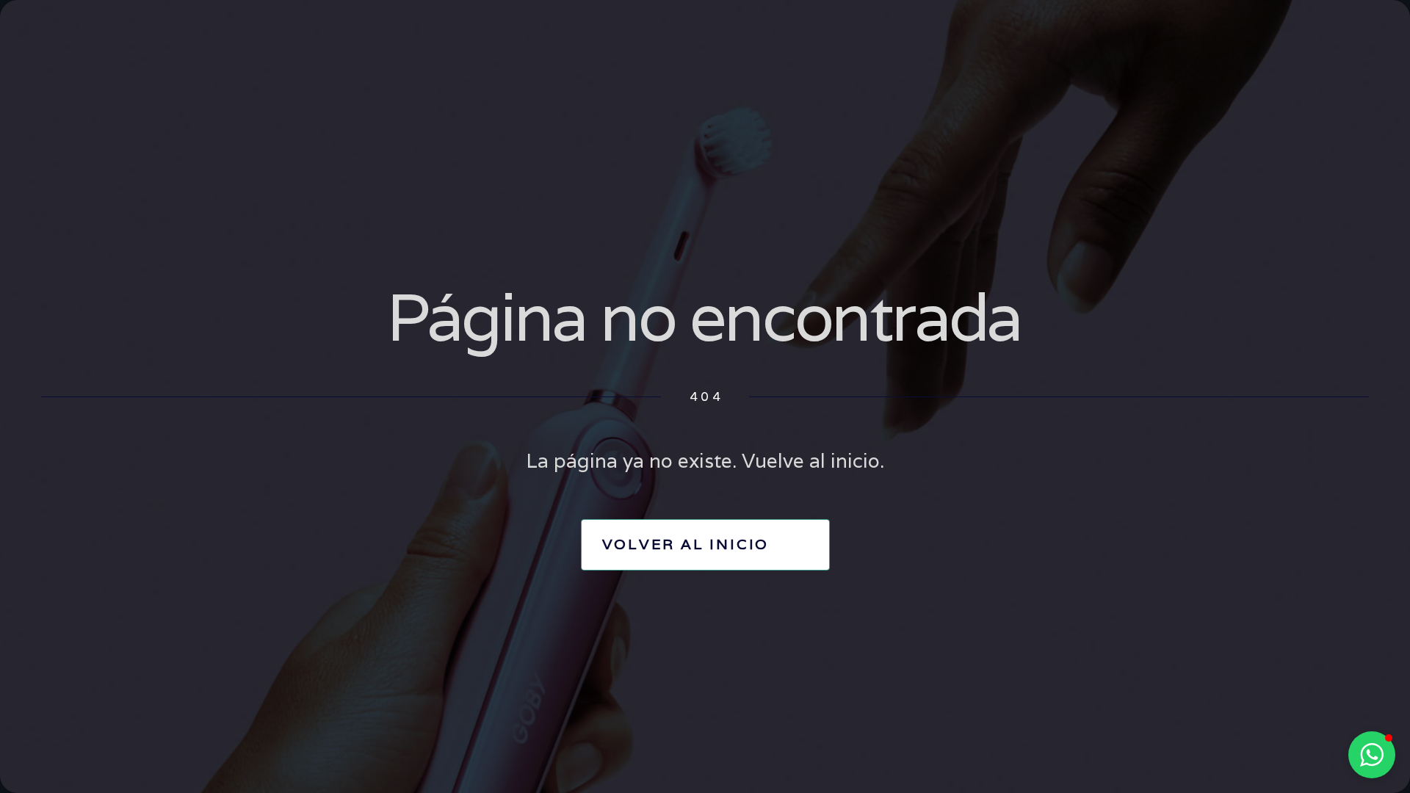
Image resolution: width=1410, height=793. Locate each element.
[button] (1371, 754)
